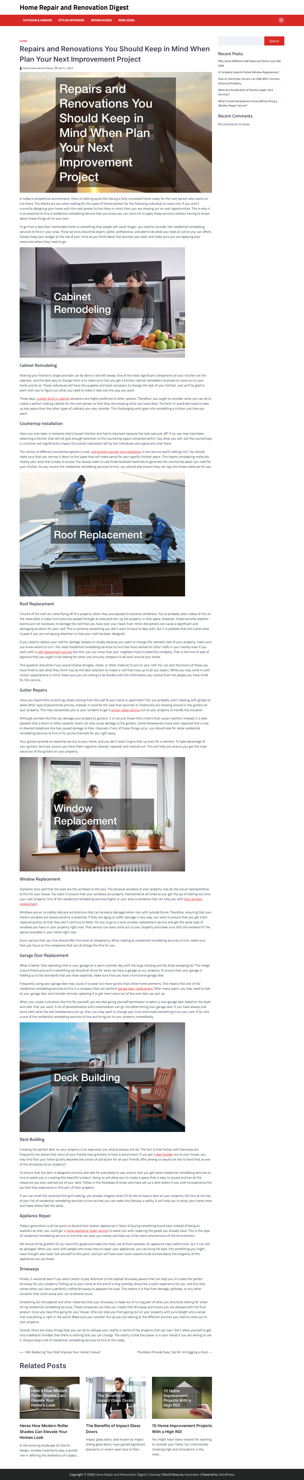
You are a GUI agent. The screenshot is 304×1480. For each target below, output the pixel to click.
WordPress (226, 1474)
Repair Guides (101, 20)
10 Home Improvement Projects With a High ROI (182, 1428)
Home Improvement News (38, 68)
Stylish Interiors (71, 20)
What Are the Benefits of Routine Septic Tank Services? (245, 91)
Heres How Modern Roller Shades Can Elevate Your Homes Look (44, 1431)
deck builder (164, 1154)
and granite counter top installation (116, 451)
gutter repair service (125, 709)
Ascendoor (191, 1474)
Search (274, 40)
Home (23, 41)
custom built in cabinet (53, 398)
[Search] (281, 20)
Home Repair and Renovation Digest (74, 7)
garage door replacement (135, 988)
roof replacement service (54, 651)
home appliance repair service (87, 1230)
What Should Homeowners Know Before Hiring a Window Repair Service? (247, 103)
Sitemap (154, 1474)
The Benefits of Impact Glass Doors (113, 1428)
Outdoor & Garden (37, 20)
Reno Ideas (126, 20)
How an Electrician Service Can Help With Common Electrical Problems (249, 81)
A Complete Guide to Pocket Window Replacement (248, 72)
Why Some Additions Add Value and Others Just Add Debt (249, 63)
